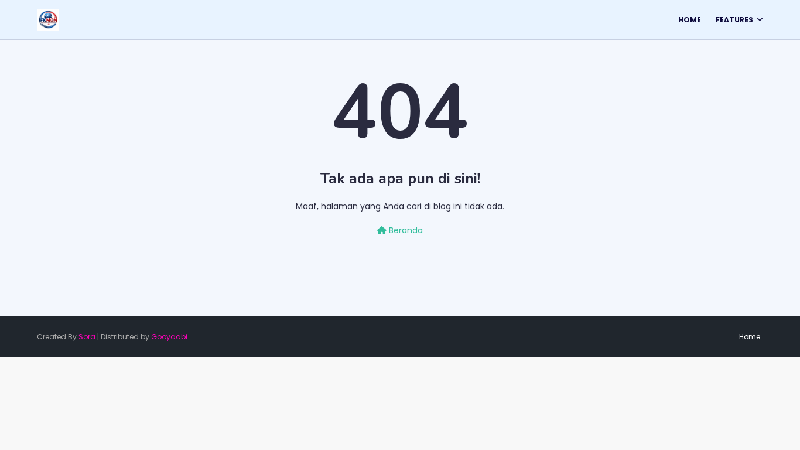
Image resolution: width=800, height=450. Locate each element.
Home (749, 337)
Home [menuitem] (689, 20)
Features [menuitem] (734, 20)
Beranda (405, 230)
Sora (86, 337)
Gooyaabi (169, 337)
